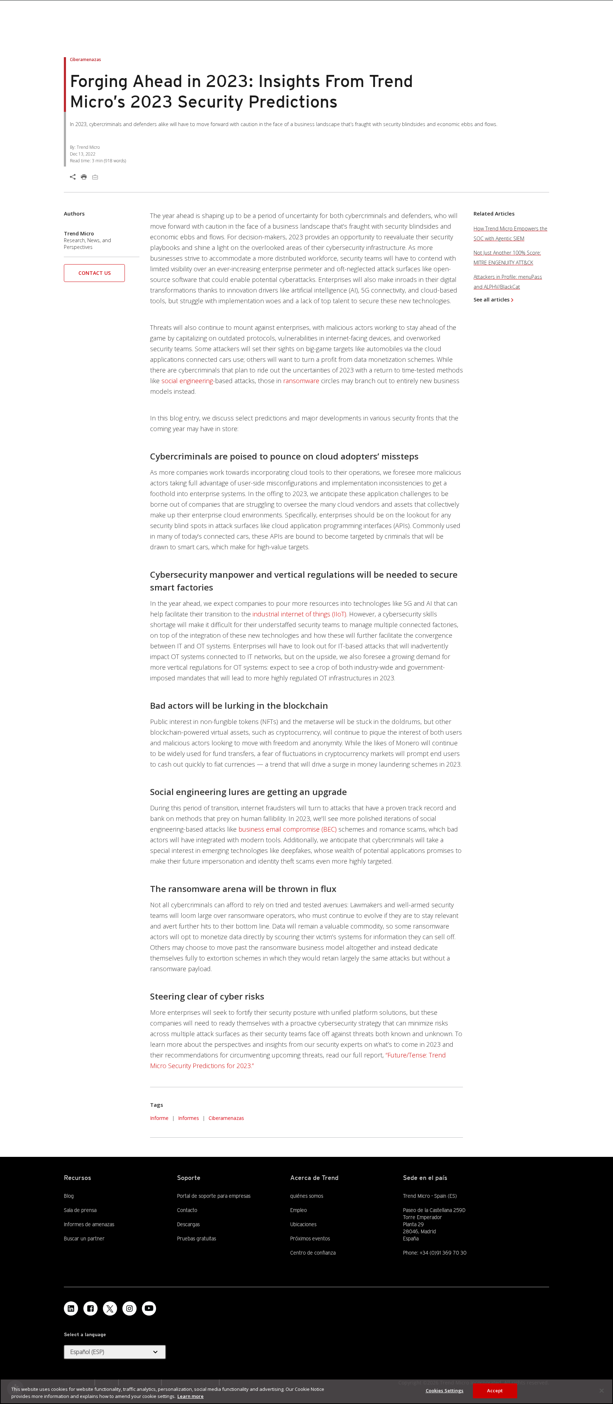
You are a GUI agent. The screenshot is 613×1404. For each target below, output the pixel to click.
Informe (159, 1118)
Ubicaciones (303, 1224)
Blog (69, 1196)
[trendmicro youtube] (149, 1308)
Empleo (298, 1210)
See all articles (491, 299)
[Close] (601, 1390)
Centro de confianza (313, 1253)
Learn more (190, 1396)
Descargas (188, 1224)
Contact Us (94, 273)
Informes (188, 1118)
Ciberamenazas (226, 1118)
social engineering (187, 380)
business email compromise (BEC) (287, 829)
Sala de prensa (80, 1210)
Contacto (187, 1210)
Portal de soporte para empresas (213, 1195)
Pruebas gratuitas (196, 1238)
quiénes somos (306, 1196)
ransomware (301, 380)
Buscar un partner (84, 1238)
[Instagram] (129, 1308)
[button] (94, 275)
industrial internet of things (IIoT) (299, 614)
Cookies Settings (445, 1390)
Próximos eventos (310, 1238)
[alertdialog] (306, 1391)
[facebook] (90, 1308)
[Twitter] (110, 1308)
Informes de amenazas (89, 1224)
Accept (495, 1390)
